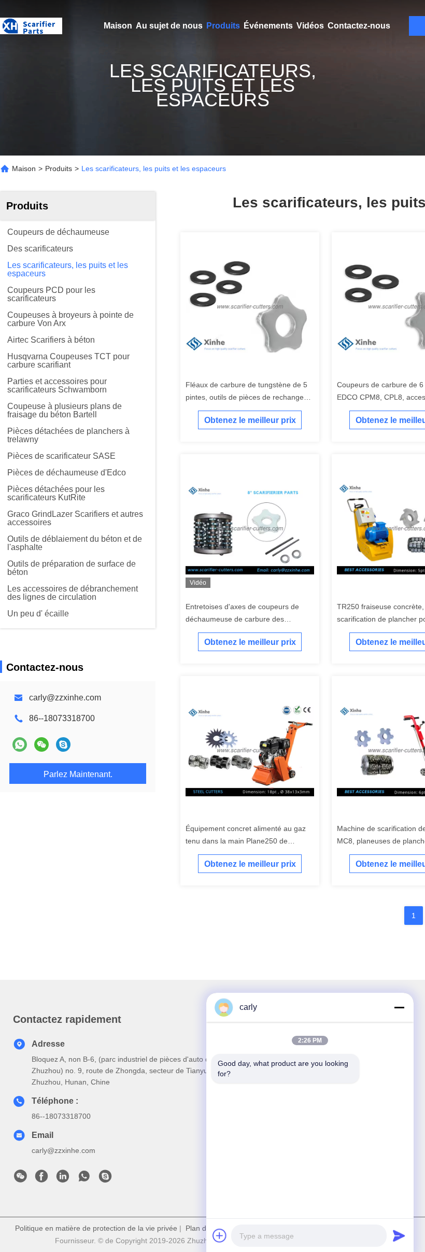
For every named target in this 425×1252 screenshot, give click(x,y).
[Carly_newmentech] (63, 744)
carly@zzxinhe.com (65, 697)
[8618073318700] (84, 1179)
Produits (223, 25)
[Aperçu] (31, 25)
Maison (118, 25)
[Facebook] (41, 1179)
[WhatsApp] (19, 744)
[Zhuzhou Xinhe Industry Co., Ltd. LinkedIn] (62, 1179)
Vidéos (310, 25)
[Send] (399, 1235)
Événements (268, 25)
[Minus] (399, 1007)
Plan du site (205, 1228)
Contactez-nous (359, 25)
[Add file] (219, 1235)
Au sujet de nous (169, 25)
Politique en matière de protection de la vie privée (96, 1228)
